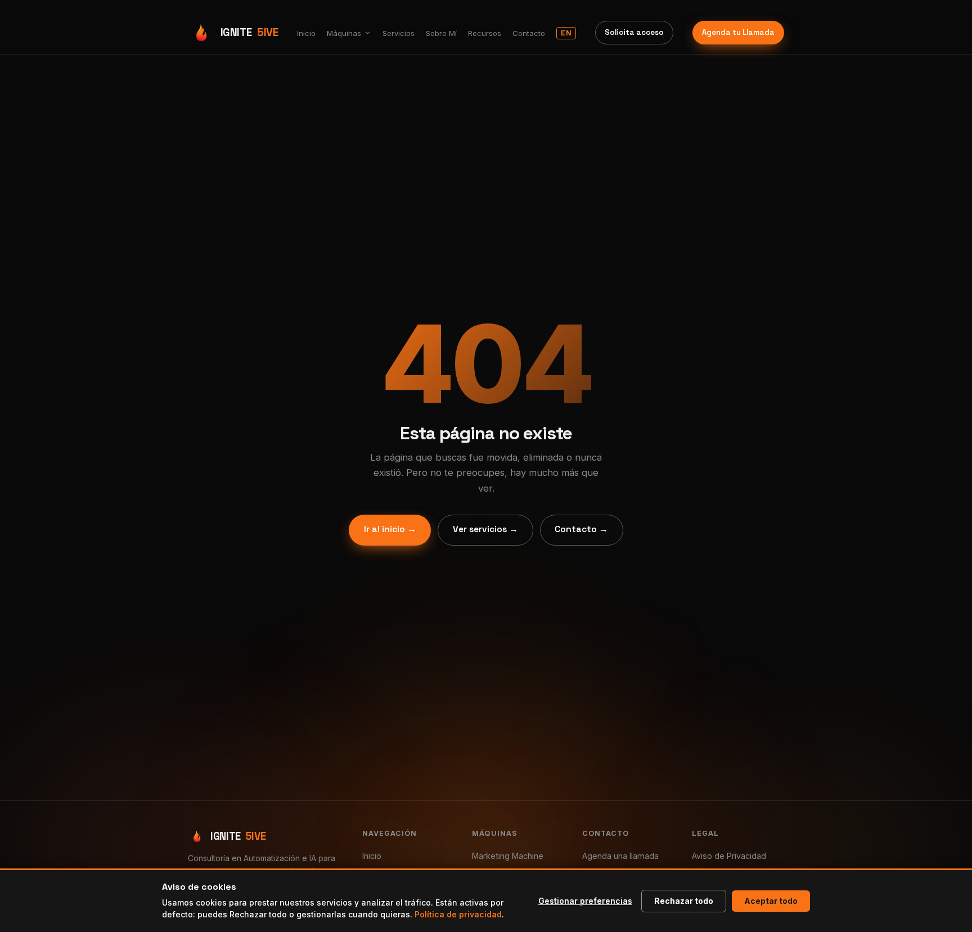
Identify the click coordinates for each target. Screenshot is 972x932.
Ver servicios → (485, 529)
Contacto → (581, 529)
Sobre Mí (441, 33)
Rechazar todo (683, 901)
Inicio (306, 33)
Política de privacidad (458, 914)
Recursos (484, 33)
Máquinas (344, 33)
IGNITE (249, 32)
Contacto (528, 33)
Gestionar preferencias (585, 901)
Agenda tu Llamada (738, 32)
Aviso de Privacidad (729, 856)
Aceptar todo (771, 901)
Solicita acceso (634, 32)
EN (566, 33)
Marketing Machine (507, 856)
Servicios (398, 33)
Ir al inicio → (390, 529)
